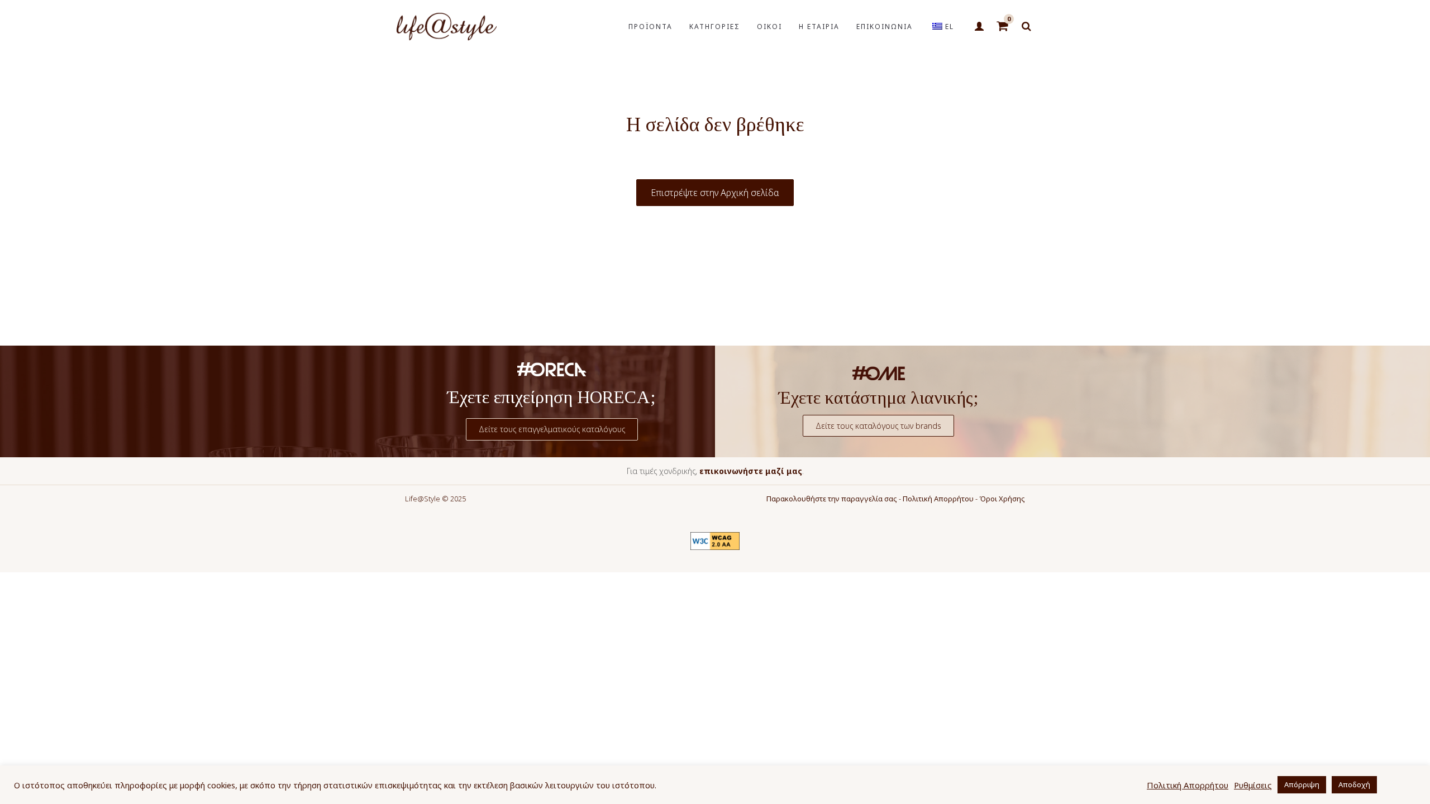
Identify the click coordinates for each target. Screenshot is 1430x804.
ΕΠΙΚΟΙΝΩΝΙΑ (884, 26)
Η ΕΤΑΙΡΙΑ (819, 26)
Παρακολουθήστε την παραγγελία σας (831, 499)
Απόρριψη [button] (1301, 784)
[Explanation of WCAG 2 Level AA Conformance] (715, 541)
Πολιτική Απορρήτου (938, 499)
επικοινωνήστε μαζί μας (750, 471)
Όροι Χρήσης (1002, 499)
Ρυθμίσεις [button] (1253, 785)
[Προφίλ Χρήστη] (979, 26)
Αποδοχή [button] (1354, 784)
